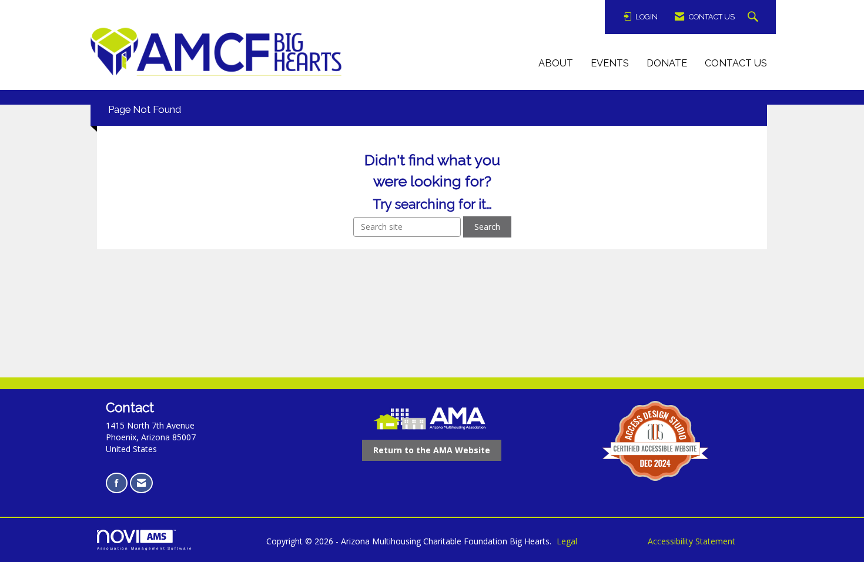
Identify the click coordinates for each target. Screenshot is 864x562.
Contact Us (736, 63)
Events (610, 63)
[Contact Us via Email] (141, 483)
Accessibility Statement (691, 541)
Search (487, 226)
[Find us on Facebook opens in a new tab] (117, 483)
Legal (567, 541)
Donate (667, 63)
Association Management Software (145, 548)
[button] (754, 17)
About (555, 63)
